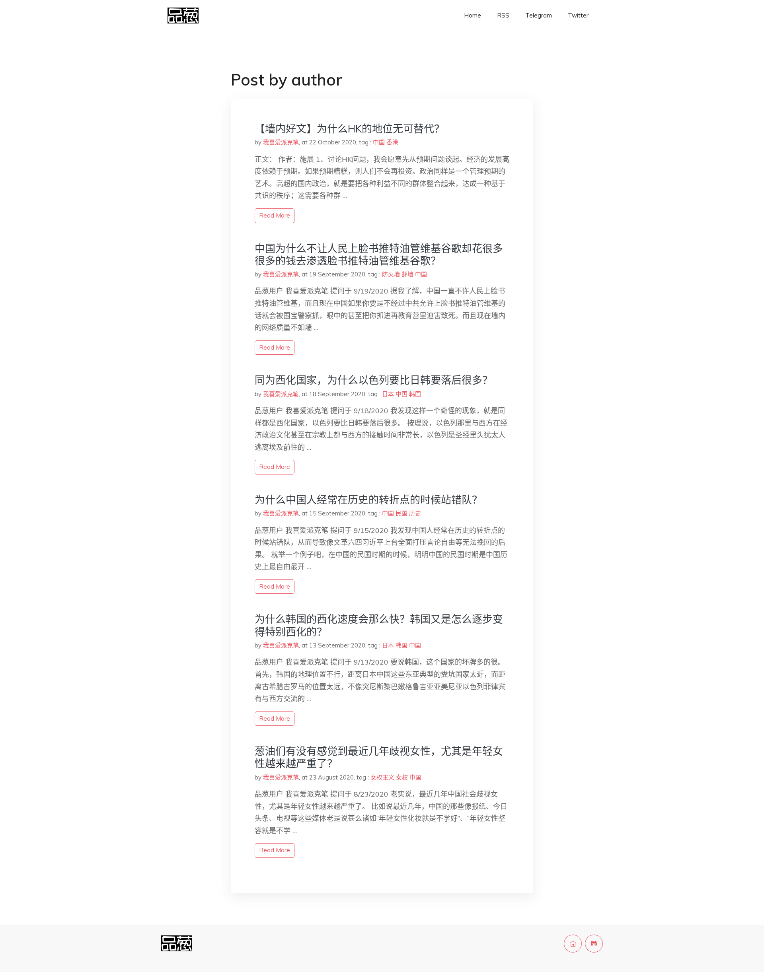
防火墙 (391, 274)
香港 (392, 142)
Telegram (538, 15)
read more (274, 215)
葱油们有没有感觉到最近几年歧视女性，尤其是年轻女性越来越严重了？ (379, 757)
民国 (401, 513)
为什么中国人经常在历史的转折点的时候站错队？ (368, 499)
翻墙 (407, 274)
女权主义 (382, 777)
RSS (503, 15)
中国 (379, 142)
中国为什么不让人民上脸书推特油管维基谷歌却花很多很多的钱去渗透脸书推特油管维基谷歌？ (379, 254)
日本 (388, 394)
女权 (402, 777)
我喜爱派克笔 (281, 142)
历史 (415, 513)
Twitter (578, 15)
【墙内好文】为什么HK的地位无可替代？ (349, 128)
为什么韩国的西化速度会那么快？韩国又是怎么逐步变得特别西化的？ (379, 625)
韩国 (415, 394)
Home (472, 15)
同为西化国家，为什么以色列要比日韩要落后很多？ (374, 380)
